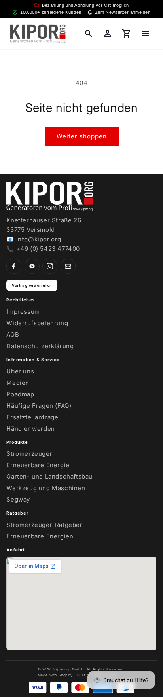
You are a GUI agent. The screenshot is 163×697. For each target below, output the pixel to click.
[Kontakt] (68, 266)
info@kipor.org (38, 239)
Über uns (20, 371)
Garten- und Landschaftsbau (49, 476)
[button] (89, 34)
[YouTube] (32, 266)
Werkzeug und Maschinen (45, 488)
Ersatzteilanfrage (32, 417)
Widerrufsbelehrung (37, 323)
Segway (18, 499)
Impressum (23, 311)
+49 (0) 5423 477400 (48, 248)
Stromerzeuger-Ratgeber (44, 524)
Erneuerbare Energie (37, 465)
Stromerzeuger (29, 453)
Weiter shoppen (82, 136)
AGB (12, 334)
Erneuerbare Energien (39, 536)
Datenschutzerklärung (40, 346)
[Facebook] (13, 266)
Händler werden (30, 428)
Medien (17, 382)
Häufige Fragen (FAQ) (38, 405)
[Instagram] (49, 266)
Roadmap (20, 394)
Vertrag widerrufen (32, 285)
